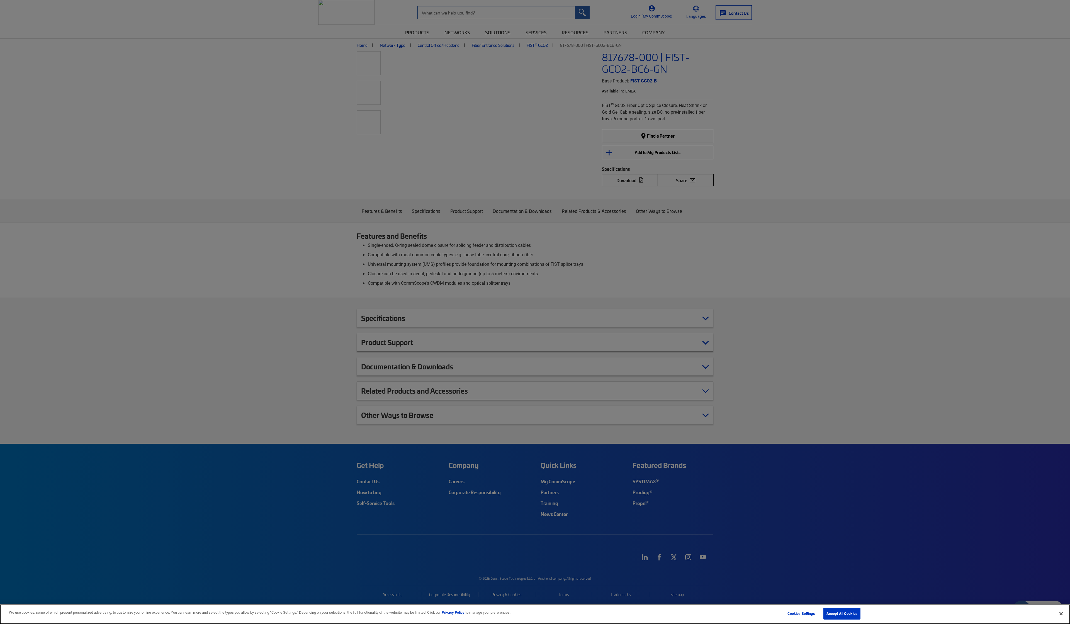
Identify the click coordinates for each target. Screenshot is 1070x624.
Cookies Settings (801, 613)
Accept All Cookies (841, 613)
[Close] (1061, 614)
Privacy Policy (453, 612)
